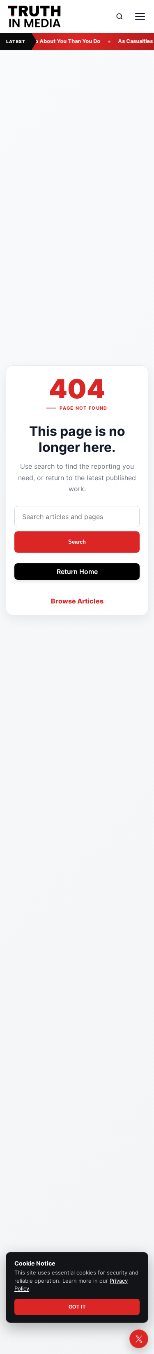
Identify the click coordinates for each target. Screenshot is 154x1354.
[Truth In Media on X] (138, 1338)
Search (77, 542)
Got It (77, 1307)
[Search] (119, 16)
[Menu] (140, 16)
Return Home (77, 571)
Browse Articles (77, 601)
